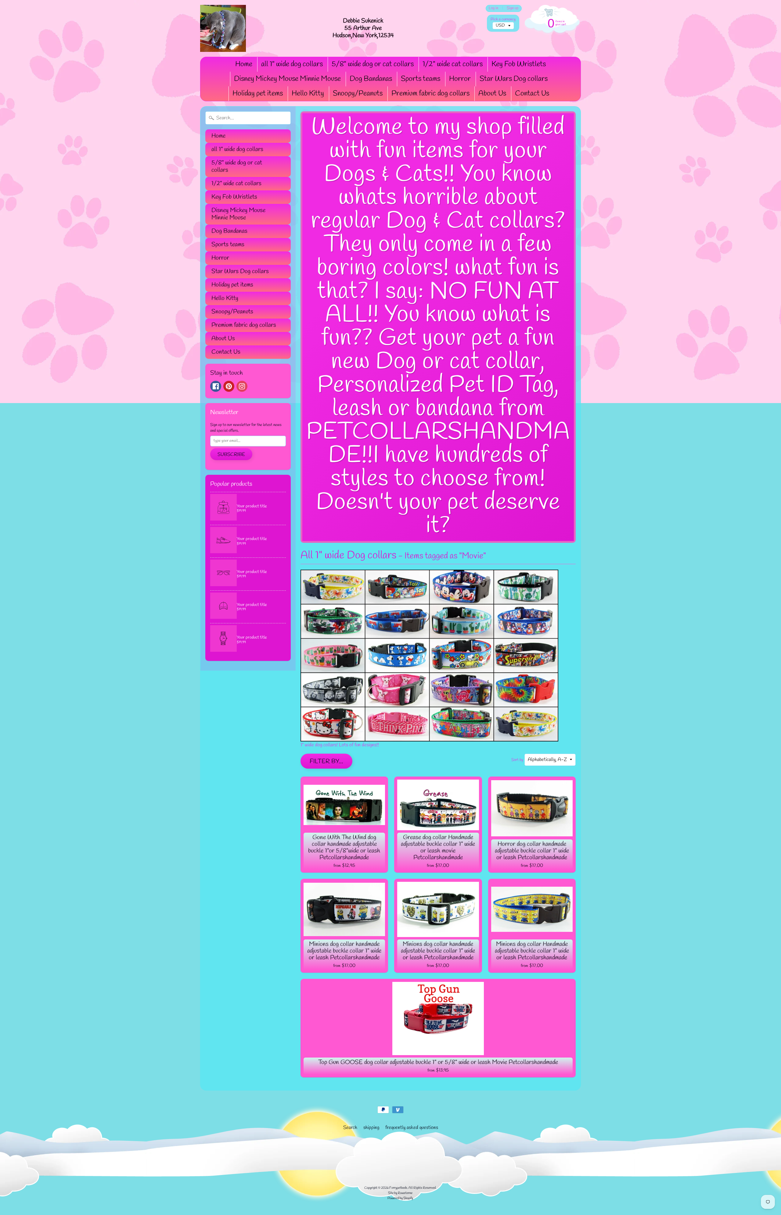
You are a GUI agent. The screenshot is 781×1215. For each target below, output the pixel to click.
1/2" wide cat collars (453, 64)
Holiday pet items (257, 94)
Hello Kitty (308, 94)
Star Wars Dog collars (514, 79)
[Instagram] (241, 386)
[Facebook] (215, 386)
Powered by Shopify (400, 1198)
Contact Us (532, 94)
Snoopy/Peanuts (358, 94)
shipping (371, 1127)
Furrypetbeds (398, 1188)
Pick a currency (503, 19)
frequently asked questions (411, 1127)
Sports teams (420, 79)
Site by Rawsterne (400, 1193)
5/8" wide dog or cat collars (373, 64)
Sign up (512, 8)
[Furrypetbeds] (223, 28)
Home (243, 64)
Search (350, 1127)
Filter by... (326, 761)
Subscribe (231, 454)
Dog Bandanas (371, 79)
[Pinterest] (228, 386)
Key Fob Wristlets (518, 64)
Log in (493, 8)
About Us (492, 94)
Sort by (517, 760)
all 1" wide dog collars (292, 64)
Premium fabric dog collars (430, 94)
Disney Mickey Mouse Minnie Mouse (287, 79)
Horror (460, 79)
